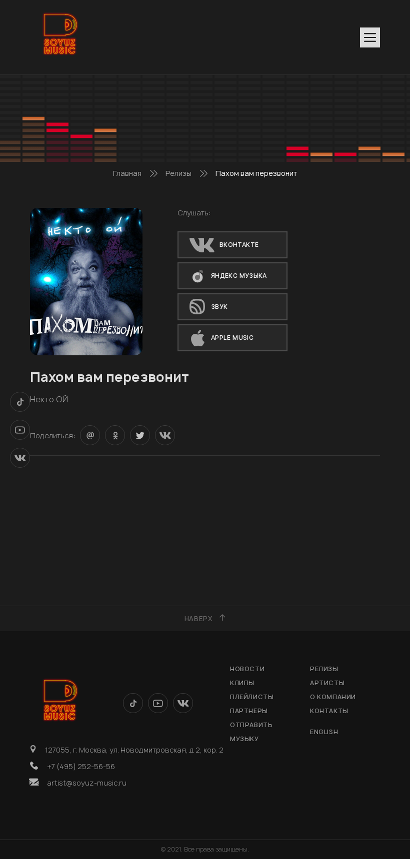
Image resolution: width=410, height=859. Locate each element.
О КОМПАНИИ (333, 697)
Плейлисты (252, 697)
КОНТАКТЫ (329, 711)
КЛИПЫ (242, 683)
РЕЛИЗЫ (324, 669)
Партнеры (249, 711)
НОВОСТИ (247, 669)
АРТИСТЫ (327, 683)
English (324, 732)
